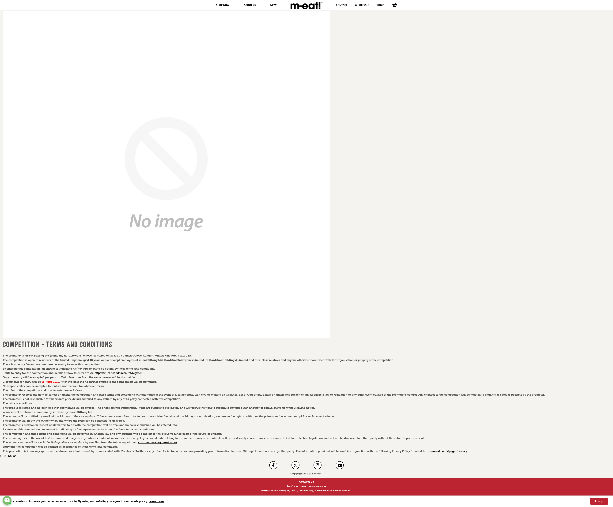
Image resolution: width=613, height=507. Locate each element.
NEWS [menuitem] (273, 5)
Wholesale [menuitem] (362, 5)
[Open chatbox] (7, 500)
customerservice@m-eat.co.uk (157, 442)
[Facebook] (273, 465)
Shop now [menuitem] (222, 5)
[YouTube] (339, 465)
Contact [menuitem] (341, 5)
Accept (599, 501)
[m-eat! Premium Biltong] (306, 5)
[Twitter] (295, 465)
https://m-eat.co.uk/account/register (118, 373)
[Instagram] (317, 465)
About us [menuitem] (250, 5)
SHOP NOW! (8, 456)
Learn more (156, 501)
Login (381, 5)
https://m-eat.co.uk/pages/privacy (445, 451)
